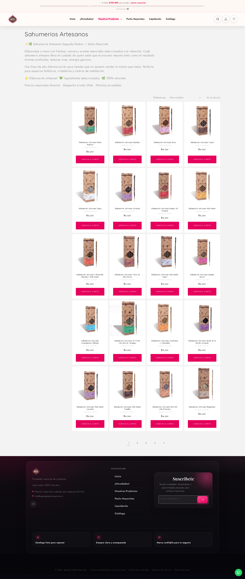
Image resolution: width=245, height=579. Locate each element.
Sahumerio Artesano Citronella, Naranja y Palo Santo (90, 276)
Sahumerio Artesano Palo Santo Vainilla (127, 408)
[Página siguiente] (163, 442)
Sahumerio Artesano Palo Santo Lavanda (90, 408)
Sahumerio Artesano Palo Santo (202, 208)
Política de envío (182, 569)
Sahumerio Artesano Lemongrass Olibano (90, 342)
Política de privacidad (139, 569)
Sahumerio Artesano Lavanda (127, 208)
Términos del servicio (161, 569)
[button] (110, 19)
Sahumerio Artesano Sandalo (127, 142)
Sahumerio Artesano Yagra (90, 208)
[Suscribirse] (202, 499)
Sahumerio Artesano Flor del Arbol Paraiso (165, 408)
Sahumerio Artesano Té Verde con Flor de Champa (127, 342)
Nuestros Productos (126, 491)
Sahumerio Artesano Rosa (165, 142)
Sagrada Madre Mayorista (75, 569)
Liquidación (121, 506)
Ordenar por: (160, 97)
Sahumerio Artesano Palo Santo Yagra (164, 276)
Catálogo (120, 513)
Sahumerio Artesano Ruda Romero (90, 143)
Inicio (118, 476)
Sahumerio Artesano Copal (202, 142)
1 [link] (128, 443)
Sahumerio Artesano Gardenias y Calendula (164, 342)
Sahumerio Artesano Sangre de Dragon (164, 209)
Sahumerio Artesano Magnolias (202, 407)
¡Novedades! (122, 484)
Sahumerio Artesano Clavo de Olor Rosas (127, 276)
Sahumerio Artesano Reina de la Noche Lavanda (202, 342)
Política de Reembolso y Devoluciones (108, 569)
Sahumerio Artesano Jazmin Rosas (202, 276)
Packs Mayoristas (124, 498)
